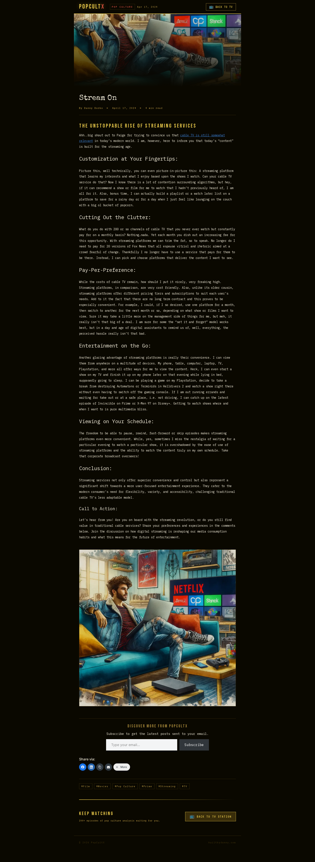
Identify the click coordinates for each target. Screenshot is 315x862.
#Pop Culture (125, 786)
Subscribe (194, 745)
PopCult (92, 7)
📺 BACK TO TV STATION (210, 816)
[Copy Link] (100, 767)
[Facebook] (82, 767)
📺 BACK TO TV (221, 7)
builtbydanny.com (222, 842)
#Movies (102, 786)
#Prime (147, 786)
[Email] (108, 767)
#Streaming (167, 786)
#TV (184, 786)
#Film (85, 786)
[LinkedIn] (91, 767)
